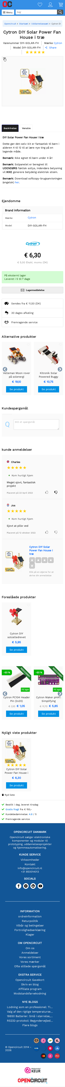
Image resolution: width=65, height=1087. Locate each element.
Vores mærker (29, 961)
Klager (30, 934)
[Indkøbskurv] (58, 4)
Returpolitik (30, 921)
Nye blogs (30, 1001)
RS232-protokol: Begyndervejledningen (30, 1020)
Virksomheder (30, 859)
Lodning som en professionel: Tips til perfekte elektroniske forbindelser (30, 1007)
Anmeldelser (29, 952)
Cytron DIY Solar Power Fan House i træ (41, 550)
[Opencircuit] (32, 1080)
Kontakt (30, 864)
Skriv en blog (30, 984)
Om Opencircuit (30, 943)
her (17, 182)
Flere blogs (29, 1025)
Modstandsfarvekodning (30, 993)
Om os (30, 948)
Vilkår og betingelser (30, 925)
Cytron (32, 217)
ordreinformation (30, 916)
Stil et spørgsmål (25, 422)
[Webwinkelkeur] (33, 1070)
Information (30, 911)
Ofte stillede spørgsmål (30, 966)
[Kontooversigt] (47, 4)
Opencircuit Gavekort (29, 980)
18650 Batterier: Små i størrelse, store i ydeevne (30, 1016)
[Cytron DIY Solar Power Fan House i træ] (15, 561)
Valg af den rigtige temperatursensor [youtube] (30, 1011)
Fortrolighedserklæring (29, 930)
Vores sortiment (30, 957)
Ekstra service (30, 974)
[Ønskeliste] (37, 4)
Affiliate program (30, 989)
